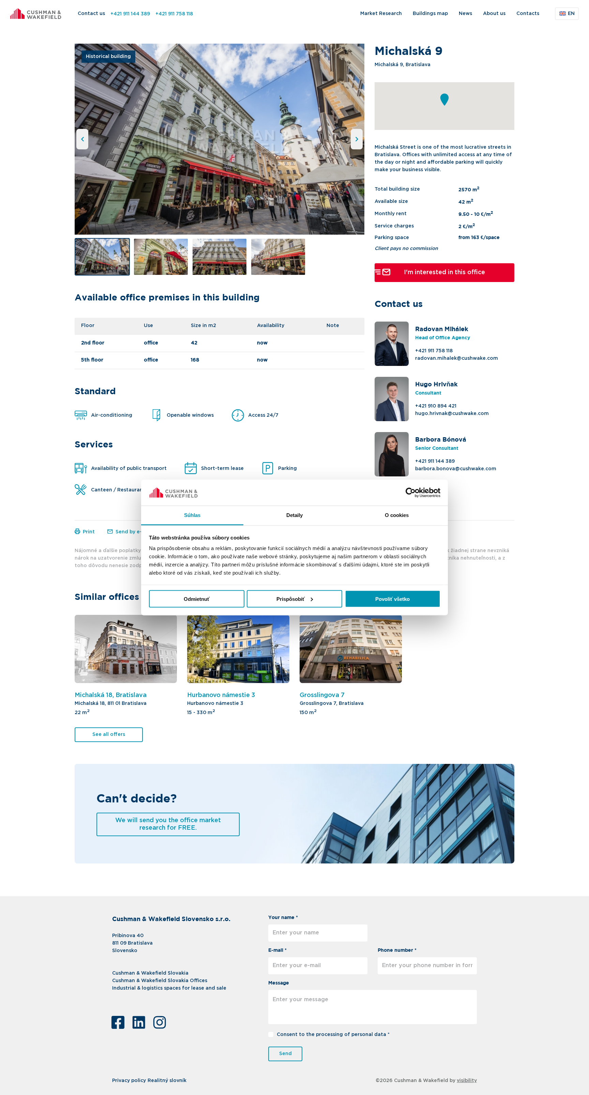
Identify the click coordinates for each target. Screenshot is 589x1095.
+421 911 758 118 (174, 14)
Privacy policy (129, 1080)
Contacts (527, 13)
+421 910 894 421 (435, 406)
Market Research (381, 13)
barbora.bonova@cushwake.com (455, 469)
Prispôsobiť (290, 599)
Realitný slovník (167, 1080)
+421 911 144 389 (130, 14)
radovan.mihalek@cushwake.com (456, 358)
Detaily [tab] (294, 515)
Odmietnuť (197, 599)
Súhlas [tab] (192, 515)
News (465, 13)
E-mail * (277, 950)
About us (494, 13)
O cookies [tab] (397, 515)
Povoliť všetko (392, 599)
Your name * (283, 918)
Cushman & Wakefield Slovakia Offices (159, 980)
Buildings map (430, 13)
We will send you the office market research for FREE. (168, 824)
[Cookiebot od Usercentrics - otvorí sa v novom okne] (410, 493)
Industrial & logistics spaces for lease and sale (169, 988)
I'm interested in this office (444, 272)
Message (278, 983)
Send (285, 1053)
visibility (467, 1080)
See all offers (108, 734)
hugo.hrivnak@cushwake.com (452, 413)
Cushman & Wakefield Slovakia (150, 973)
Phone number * (397, 950)
